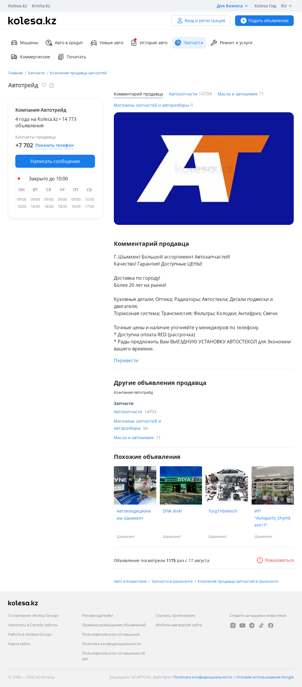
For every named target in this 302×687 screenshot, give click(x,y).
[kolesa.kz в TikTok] (261, 625)
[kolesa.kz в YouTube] (242, 625)
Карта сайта (19, 643)
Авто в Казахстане (130, 581)
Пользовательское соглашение (110, 634)
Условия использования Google (265, 677)
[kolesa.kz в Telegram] (251, 625)
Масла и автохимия (238, 94)
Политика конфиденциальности (111, 643)
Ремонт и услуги (236, 42)
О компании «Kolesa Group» (33, 615)
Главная (16, 72)
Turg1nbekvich (223, 511)
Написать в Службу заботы (33, 624)
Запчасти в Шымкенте (172, 581)
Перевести (126, 360)
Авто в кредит (69, 42)
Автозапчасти (183, 94)
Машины (29, 42)
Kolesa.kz (17, 6)
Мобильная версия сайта (179, 624)
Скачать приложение (175, 615)
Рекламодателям (97, 615)
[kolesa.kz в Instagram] (233, 625)
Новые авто (111, 42)
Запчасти (37, 72)
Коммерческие (35, 57)
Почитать (76, 57)
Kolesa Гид (265, 6)
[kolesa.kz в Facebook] (270, 625)
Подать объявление (268, 20)
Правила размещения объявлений (114, 624)
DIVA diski (172, 511)
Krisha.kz (41, 6)
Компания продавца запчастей (78, 72)
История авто (154, 42)
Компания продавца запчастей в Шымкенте (238, 581)
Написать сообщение (55, 161)
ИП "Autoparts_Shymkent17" (272, 518)
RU (284, 6)
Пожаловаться (279, 560)
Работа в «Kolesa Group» (30, 634)
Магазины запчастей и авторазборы (152, 105)
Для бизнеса (230, 6)
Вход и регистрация (205, 20)
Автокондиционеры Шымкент (134, 514)
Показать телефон (54, 145)
